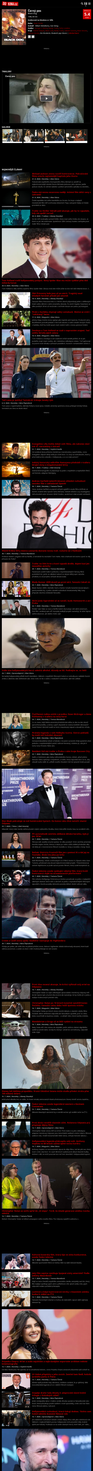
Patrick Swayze (38, 31)
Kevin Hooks (38, 23)
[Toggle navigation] (89, 3)
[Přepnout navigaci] (86, 3)
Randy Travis (53, 28)
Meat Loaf (49, 31)
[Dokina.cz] (10, 3)
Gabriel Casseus (70, 31)
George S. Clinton (41, 28)
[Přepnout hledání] (82, 3)
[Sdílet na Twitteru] (33, 36)
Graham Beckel (33, 33)
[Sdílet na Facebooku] (29, 36)
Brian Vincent (82, 31)
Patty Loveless (64, 28)
